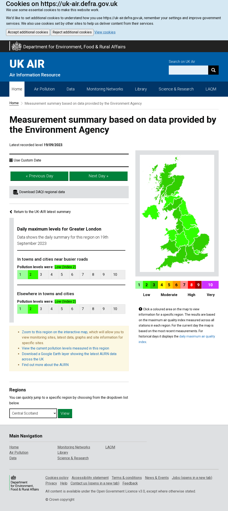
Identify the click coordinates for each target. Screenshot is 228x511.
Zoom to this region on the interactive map (55, 332)
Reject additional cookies (72, 32)
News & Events (157, 478)
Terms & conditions (127, 478)
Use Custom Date (27, 160)
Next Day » (98, 175)
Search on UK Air (182, 61)
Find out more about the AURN (45, 365)
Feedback (130, 483)
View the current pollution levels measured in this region (65, 348)
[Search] (213, 70)
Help (63, 483)
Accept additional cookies (28, 32)
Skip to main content (3, 43)
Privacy (51, 483)
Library (141, 89)
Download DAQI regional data (42, 192)
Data (71, 89)
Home (17, 89)
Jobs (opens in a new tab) (192, 478)
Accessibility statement (90, 478)
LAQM (211, 89)
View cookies (105, 32)
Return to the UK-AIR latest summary (42, 212)
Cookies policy (57, 478)
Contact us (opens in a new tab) (95, 483)
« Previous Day (39, 175)
